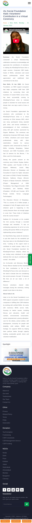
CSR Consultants (8, 438)
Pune (4, 458)
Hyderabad (6, 467)
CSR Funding (7, 443)
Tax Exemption (8, 432)
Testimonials (7, 396)
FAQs (4, 420)
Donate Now (16, 521)
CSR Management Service (12, 440)
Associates (6, 423)
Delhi (4, 455)
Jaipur (5, 464)
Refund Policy (7, 414)
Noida (5, 452)
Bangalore (6, 476)
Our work (6, 393)
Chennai (5, 478)
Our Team (6, 399)
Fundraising (7, 435)
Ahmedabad (7, 470)
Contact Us (6, 402)
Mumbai (5, 473)
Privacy (5, 411)
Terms (5, 417)
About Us (6, 390)
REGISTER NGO (27, 521)
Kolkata (5, 461)
